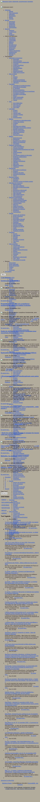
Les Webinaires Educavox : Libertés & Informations (19, 733)
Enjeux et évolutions (18, 357)
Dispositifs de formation (19, 354)
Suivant (7, 489)
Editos (6, 285)
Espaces (15, 439)
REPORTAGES (6, 508)
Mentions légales (7, 783)
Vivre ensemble (13, 511)
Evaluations (16, 334)
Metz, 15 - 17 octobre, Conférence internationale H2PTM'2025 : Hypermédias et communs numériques (20, 771)
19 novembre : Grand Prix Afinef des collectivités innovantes (21, 762)
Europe (15, 501)
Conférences (12, 299)
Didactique (12, 289)
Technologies (17, 479)
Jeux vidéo (16, 375)
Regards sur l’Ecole (18, 494)
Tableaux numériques (19, 428)
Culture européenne (18, 514)
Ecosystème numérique (19, 437)
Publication (16, 401)
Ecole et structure (18, 484)
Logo (31, 321)
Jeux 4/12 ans (17, 372)
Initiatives (15, 337)
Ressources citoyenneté (20, 458)
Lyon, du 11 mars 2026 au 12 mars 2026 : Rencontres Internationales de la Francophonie (20, 543)
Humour (15, 379)
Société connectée (18, 497)
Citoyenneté (16, 513)
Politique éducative (18, 440)
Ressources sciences (19, 459)
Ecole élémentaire (14, 533)
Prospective (12, 436)
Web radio (16, 431)
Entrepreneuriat (17, 405)
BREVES (4, 510)
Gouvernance (17, 520)
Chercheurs (12, 306)
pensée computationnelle (22, 324)
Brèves (11, 285)
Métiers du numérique (19, 410)
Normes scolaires (18, 492)
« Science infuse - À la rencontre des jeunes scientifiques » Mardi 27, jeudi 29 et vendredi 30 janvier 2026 (21, 623)
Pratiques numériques (15, 413)
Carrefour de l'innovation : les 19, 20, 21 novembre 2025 (20, 753)
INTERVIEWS (5, 505)
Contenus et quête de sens (10, 281)
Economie (16, 485)
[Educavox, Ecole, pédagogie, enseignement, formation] (17, 1)
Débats (11, 279)
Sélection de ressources (15, 450)
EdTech (11, 311)
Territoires (12, 500)
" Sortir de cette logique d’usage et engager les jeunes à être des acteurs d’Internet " (20, 433)
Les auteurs (8, 539)
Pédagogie (8, 357)
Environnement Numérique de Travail (23, 417)
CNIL (22, 449)
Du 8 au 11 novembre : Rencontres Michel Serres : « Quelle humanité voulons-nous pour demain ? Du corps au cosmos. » (21, 680)
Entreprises (12, 315)
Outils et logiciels (18, 474)
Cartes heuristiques (18, 414)
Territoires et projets (18, 498)
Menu (3, 274)
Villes (14, 510)
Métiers (11, 404)
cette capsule (9, 370)
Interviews (12, 282)
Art (14, 343)
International (16, 503)
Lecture (15, 383)
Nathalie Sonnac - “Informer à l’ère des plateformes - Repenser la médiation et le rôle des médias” (19, 692)
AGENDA (4, 513)
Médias (11, 386)
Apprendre (16, 327)
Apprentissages (17, 328)
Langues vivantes (18, 382)
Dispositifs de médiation (19, 349)
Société (11, 481)
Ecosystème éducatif (19, 487)
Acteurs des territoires (19, 482)
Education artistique (18, 453)
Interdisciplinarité (18, 338)
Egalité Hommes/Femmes (20, 517)
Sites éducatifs (17, 460)
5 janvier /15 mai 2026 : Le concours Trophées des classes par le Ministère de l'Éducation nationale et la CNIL (21, 602)
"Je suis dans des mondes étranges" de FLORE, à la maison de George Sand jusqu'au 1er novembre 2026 (21, 522)
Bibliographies (17, 452)
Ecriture (15, 378)
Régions (15, 504)
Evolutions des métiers (19, 408)
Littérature (16, 350)
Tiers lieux (16, 508)
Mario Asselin (10, 369)
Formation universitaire (19, 362)
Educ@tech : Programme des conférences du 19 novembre (21, 714)
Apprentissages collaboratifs (21, 330)
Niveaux (7, 529)
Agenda (11, 286)
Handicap (16, 489)
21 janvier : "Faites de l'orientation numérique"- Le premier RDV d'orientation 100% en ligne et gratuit (21, 582)
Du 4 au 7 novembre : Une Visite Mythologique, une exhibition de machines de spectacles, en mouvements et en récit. (21, 743)
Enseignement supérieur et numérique (24, 359)
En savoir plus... (5, 300)
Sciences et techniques (15, 465)
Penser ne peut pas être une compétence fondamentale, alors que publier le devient (15, 304)
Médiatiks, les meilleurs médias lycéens (15, 456)
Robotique (16, 478)
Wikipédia (34, 319)
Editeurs (11, 309)
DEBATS (4, 499)
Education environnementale (21, 455)
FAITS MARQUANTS (7, 502)
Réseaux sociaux (18, 402)
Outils (10, 301)
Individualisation (17, 336)
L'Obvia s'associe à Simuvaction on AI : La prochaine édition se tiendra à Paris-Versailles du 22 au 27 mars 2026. (21, 612)
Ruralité (15, 505)
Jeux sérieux (16, 373)
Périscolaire (12, 530)
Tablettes (15, 430)
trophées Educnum (6, 450)
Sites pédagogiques (18, 462)
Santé (14, 495)
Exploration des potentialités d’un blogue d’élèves (18, 353)
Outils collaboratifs (18, 365)
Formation (12, 351)
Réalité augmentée (18, 475)
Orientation (16, 411)
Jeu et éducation (17, 370)
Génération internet (18, 488)
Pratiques (11, 302)
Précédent (8, 477)
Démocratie (16, 516)
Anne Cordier (18, 424)
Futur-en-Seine (5, 446)
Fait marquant (9, 439)
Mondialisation (17, 491)
